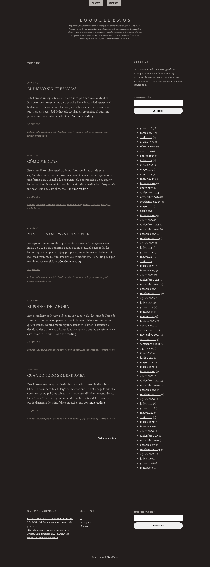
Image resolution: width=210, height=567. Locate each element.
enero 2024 (147, 220)
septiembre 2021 (150, 344)
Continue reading (82, 116)
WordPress (112, 557)
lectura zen (40, 132)
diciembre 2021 (149, 330)
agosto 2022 (147, 298)
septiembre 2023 (150, 238)
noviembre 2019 (149, 440)
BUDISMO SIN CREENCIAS (52, 89)
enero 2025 (147, 188)
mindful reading (83, 132)
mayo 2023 (146, 257)
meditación (70, 132)
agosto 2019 (147, 454)
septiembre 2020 (150, 394)
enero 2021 (146, 376)
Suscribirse (158, 111)
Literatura (50, 204)
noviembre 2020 (150, 385)
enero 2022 (147, 325)
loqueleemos (106, 20)
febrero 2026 (148, 146)
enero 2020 (147, 431)
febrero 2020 (148, 426)
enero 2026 (147, 151)
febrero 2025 (148, 183)
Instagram (85, 522)
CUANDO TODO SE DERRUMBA (56, 375)
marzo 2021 (147, 367)
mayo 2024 (146, 206)
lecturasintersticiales (55, 132)
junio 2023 (146, 252)
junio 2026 (146, 133)
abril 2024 (146, 211)
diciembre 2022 (149, 280)
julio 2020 (146, 403)
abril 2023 (146, 261)
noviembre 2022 (150, 284)
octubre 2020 (148, 390)
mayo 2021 (146, 362)
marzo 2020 (147, 422)
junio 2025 (146, 165)
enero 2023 (146, 275)
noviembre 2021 (149, 335)
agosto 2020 (147, 399)
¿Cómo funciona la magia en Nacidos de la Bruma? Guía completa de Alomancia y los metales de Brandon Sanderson (48, 533)
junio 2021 (146, 358)
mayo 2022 (146, 312)
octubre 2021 (148, 339)
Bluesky (84, 526)
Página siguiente (106, 438)
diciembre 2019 (149, 436)
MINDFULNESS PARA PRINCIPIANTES (62, 234)
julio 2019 (146, 458)
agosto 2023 (147, 243)
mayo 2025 (146, 169)
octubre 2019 (148, 445)
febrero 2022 (148, 321)
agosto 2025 (147, 156)
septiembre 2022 (150, 293)
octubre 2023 (148, 234)
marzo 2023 (147, 266)
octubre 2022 (148, 289)
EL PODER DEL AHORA (48, 306)
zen (39, 208)
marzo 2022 (147, 316)
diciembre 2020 (149, 380)
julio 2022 (146, 302)
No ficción (104, 132)
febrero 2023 (147, 270)
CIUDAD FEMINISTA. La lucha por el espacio (50, 518)
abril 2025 (146, 174)
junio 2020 (146, 408)
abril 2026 (146, 137)
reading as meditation (37, 135)
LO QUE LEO (33, 124)
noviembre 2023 (149, 229)
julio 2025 (146, 160)
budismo (31, 132)
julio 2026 (146, 128)
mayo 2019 (146, 468)
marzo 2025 (147, 179)
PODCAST (96, 3)
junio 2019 (146, 463)
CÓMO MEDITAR (42, 161)
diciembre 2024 (149, 192)
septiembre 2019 (150, 449)
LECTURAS (113, 3)
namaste (95, 132)
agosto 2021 (147, 348)
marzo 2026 (147, 142)
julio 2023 (146, 247)
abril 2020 (146, 417)
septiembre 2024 (150, 202)
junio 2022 (146, 307)
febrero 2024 (148, 215)
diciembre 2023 (149, 224)
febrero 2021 (147, 371)
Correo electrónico (144, 97)
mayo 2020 (147, 413)
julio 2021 (146, 353)
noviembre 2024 (150, 197)
